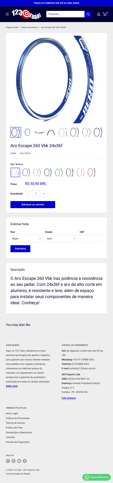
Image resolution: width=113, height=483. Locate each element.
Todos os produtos (29, 27)
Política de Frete (14, 427)
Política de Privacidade (18, 418)
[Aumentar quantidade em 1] (44, 194)
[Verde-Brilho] (59, 172)
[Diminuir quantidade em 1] (28, 194)
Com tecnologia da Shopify (18, 474)
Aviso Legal (12, 413)
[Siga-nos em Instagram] (13, 461)
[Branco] (15, 172)
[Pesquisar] (88, 14)
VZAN (13, 153)
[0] (105, 14)
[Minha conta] (98, 14)
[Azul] (48, 172)
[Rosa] (80, 172)
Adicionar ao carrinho (32, 204)
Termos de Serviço (15, 423)
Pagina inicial (12, 27)
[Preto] (69, 172)
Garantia (10, 437)
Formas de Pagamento (18, 442)
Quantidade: (16, 193)
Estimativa (20, 248)
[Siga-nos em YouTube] (19, 461)
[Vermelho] (91, 172)
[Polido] (37, 172)
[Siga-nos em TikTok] (25, 461)
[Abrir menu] (7, 14)
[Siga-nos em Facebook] (8, 461)
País (12, 232)
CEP (82, 232)
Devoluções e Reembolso (19, 432)
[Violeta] (26, 172)
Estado (48, 232)
